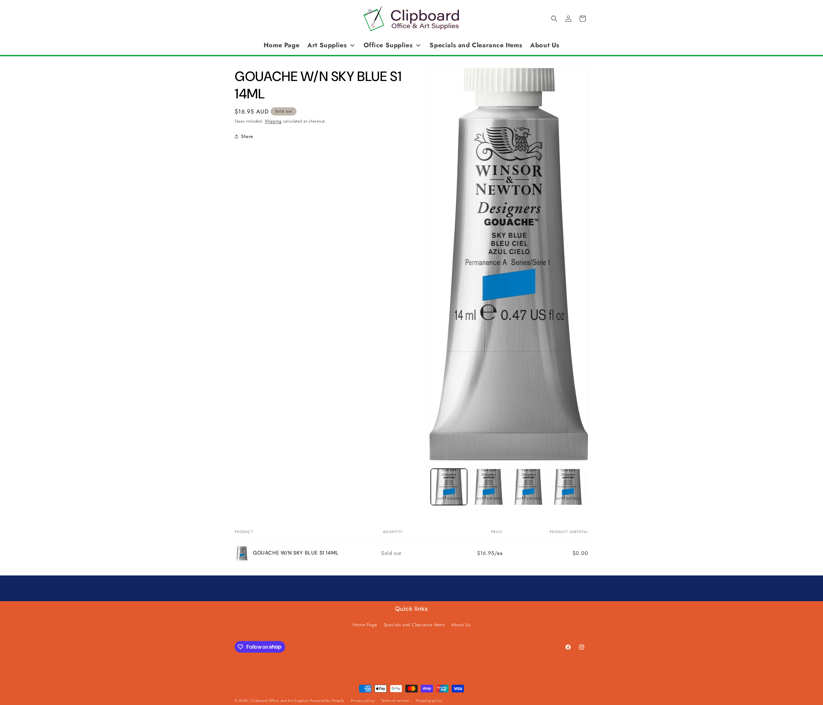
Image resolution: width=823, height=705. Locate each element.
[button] (554, 19)
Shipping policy (429, 700)
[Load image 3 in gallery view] (528, 487)
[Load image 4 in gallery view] (568, 487)
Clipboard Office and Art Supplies (279, 700)
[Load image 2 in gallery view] (488, 487)
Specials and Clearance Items (414, 624)
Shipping (273, 121)
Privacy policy (363, 700)
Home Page (365, 624)
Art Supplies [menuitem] (327, 45)
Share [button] (247, 136)
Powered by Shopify (327, 700)
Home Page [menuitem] (281, 45)
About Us (460, 624)
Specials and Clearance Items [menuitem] (476, 45)
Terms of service (395, 700)
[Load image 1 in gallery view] (449, 487)
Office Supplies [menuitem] (388, 45)
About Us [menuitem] (544, 45)
